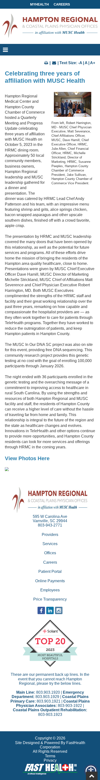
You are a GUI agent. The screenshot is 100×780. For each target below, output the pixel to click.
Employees (50, 590)
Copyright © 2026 (50, 738)
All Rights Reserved (50, 751)
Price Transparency (50, 599)
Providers (50, 535)
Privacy (50, 760)
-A (80, 63)
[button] (7, 470)
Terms (50, 756)
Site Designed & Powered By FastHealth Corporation (50, 745)
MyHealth (39, 4)
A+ (92, 63)
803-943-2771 (50, 525)
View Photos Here (27, 458)
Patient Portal (50, 571)
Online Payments (50, 581)
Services (50, 544)
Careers (62, 4)
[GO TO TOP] (92, 776)
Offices (50, 553)
